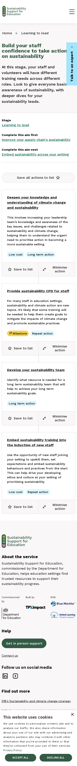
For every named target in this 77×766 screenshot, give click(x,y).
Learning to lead (15, 125)
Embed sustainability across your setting (35, 154)
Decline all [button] (55, 757)
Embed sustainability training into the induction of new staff (36, 442)
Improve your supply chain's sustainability (36, 140)
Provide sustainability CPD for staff (38, 291)
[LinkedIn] (5, 676)
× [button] (72, 714)
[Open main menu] (71, 11)
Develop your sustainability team (36, 370)
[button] (38, 178)
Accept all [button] (20, 757)
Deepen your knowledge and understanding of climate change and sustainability (36, 202)
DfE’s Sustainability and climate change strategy (36, 701)
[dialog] (38, 738)
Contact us (10, 655)
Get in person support (24, 643)
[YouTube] (15, 676)
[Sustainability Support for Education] (15, 11)
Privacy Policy (12, 750)
